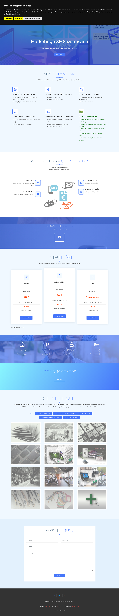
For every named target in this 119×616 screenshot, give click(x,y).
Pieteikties (26, 318)
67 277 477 (60, 606)
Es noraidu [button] (18, 18)
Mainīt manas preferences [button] (32, 18)
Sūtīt (60, 575)
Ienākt (60, 54)
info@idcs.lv (47, 606)
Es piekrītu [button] (9, 18)
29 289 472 (75, 606)
